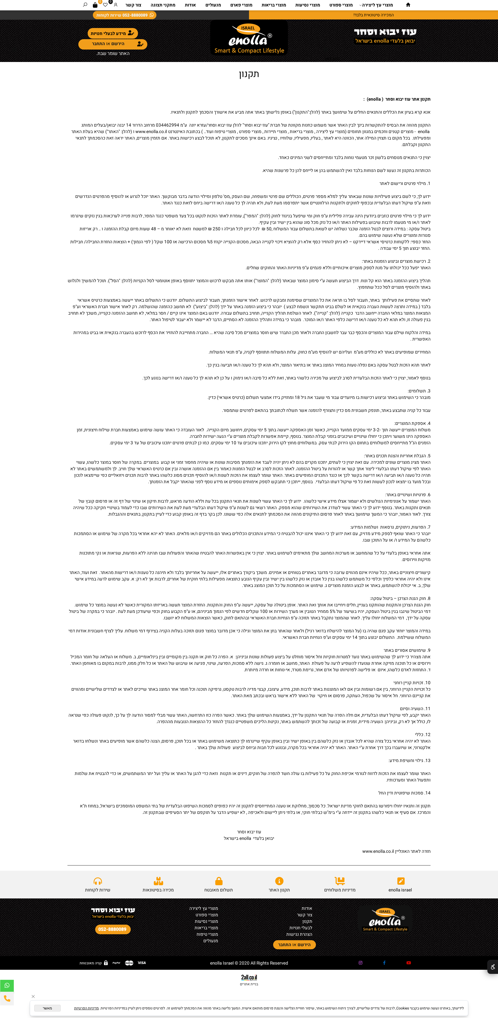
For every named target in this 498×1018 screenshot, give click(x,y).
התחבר (98, 43)
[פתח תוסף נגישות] (492, 967)
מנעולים (213, 5)
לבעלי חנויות (300, 928)
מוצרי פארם (241, 5)
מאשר (47, 1008)
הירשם (118, 43)
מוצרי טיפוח (207, 934)
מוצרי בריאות (274, 5)
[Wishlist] (105, 5)
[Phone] (7, 998)
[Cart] (95, 5)
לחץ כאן (332, 59)
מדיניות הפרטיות (86, 1008)
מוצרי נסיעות (307, 5)
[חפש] (85, 5)
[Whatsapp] (7, 986)
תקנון (249, 74)
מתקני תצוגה (163, 5)
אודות (190, 5)
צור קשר (133, 5)
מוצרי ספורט (341, 5)
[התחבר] (115, 5)
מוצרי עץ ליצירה (377, 5)
